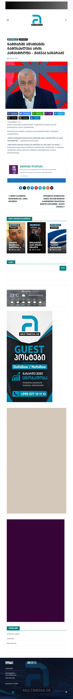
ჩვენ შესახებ (11, 643)
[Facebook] (9, 180)
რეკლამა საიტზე (13, 634)
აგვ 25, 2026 (36, 250)
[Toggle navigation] (7, 20)
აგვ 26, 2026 (15, 250)
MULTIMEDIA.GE (12, 39)
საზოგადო (23, 39)
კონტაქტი (10, 639)
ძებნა (11, 262)
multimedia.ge (24, 175)
